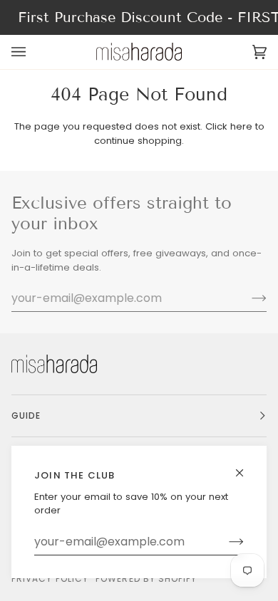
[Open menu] (32, 52)
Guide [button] (26, 415)
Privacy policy (49, 579)
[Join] (225, 542)
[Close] (246, 467)
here (241, 126)
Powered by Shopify (146, 579)
